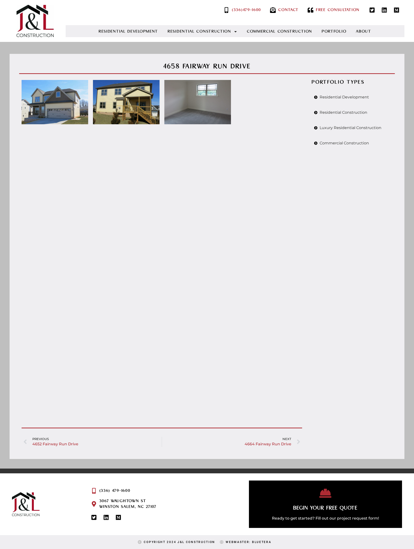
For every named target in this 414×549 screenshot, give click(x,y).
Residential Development (128, 31)
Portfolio (334, 31)
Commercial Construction (279, 31)
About (363, 31)
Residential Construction (199, 31)
